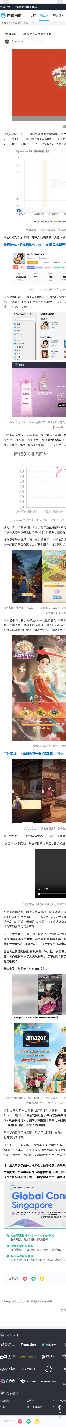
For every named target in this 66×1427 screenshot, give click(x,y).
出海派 (3, 1407)
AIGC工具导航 (34, 1407)
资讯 (25, 22)
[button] (45, 15)
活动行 (30, 1400)
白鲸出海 (17, 22)
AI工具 (56, 1407)
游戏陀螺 (5, 1400)
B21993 (16, 41)
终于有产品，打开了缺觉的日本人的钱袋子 (32, 1301)
